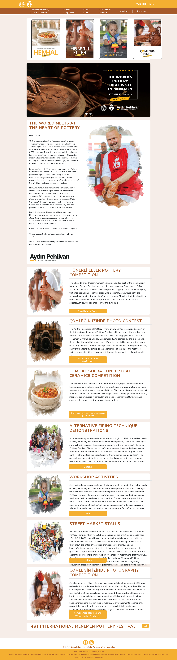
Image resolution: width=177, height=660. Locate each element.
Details (88, 466)
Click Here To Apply (87, 311)
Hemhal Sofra (86, 11)
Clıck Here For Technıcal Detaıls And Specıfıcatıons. (88, 414)
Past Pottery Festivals (104, 11)
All (145, 625)
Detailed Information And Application (88, 359)
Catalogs (124, 11)
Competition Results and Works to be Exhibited (87, 614)
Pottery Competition (68, 11)
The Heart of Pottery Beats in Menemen (39, 11)
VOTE (151, 4)
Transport (141, 11)
